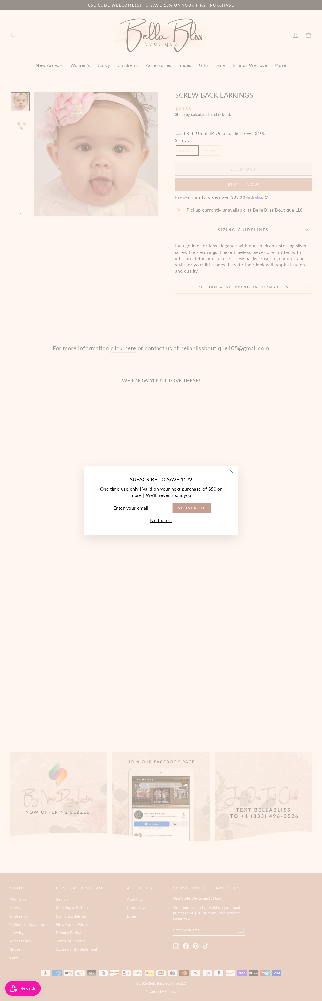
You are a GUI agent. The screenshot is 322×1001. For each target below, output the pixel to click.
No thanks (161, 520)
